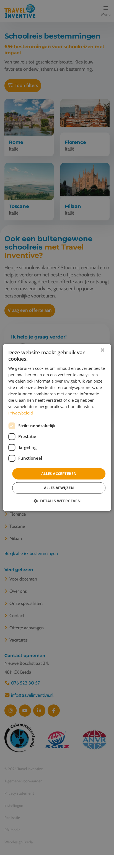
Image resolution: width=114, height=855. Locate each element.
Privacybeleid (20, 413)
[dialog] (57, 427)
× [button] (102, 350)
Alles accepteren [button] (59, 473)
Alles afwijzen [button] (59, 487)
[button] (57, 501)
